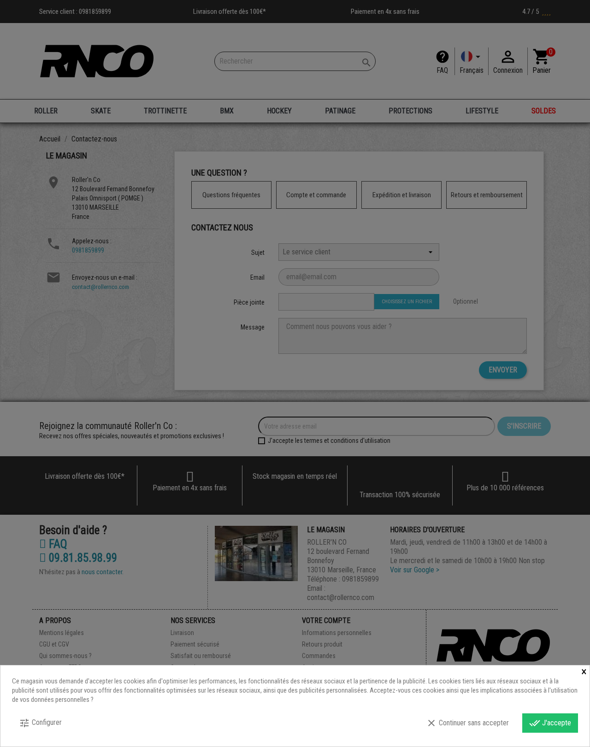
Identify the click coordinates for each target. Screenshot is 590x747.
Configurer (40, 723)
